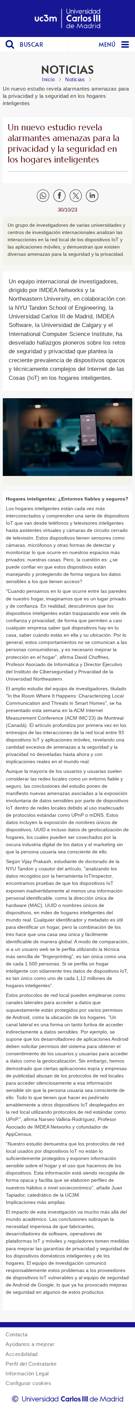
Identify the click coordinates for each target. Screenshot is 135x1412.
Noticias (75, 79)
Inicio (48, 79)
